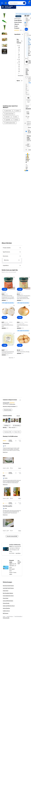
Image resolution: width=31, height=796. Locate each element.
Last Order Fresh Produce (8, 588)
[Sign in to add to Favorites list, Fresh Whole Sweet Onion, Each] (29, 305)
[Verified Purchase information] (15, 440)
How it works (29, 54)
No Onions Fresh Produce (8, 585)
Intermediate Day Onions (8, 595)
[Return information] (25, 26)
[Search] (24, 3)
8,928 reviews (12, 404)
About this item (7, 243)
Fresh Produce (17, 18)
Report (19, 468)
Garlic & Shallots (6, 608)
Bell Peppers (5, 613)
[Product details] (20, 248)
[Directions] (20, 256)
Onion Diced (5, 598)
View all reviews (7, 409)
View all (18, 415)
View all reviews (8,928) (12, 536)
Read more (5, 452)
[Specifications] (20, 252)
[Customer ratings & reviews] (20, 399)
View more (11, 357)
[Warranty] (19, 260)
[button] (18, 41)
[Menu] (2, 3)
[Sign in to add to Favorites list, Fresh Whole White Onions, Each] (14, 305)
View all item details (22, 75)
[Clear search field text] (22, 3)
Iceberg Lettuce (6, 610)
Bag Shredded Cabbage (8, 593)
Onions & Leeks (6, 603)
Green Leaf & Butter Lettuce (9, 605)
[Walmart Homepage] (6, 3)
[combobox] (17, 3)
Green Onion (5, 590)
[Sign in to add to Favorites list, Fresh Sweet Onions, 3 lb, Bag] (29, 333)
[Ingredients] (22, 34)
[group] (20, 30)
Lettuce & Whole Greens (8, 600)
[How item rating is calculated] (16, 406)
